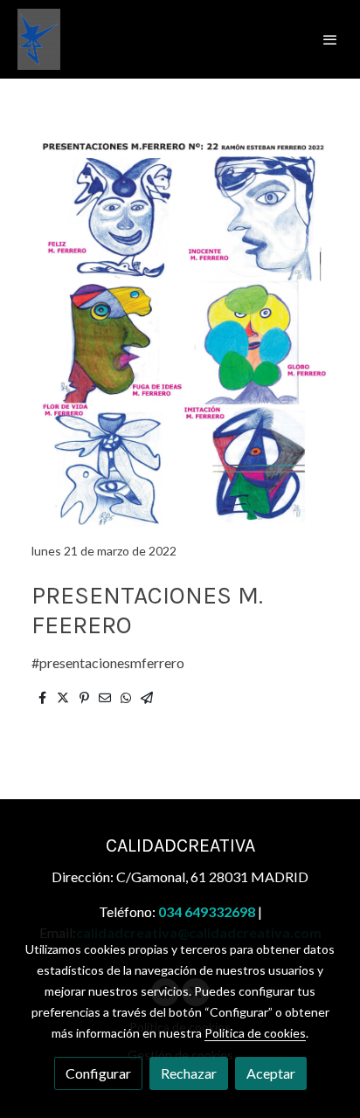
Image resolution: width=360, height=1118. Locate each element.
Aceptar (270, 1073)
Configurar (98, 1073)
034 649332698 (206, 911)
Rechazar (189, 1073)
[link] (38, 39)
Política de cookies (255, 1032)
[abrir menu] (330, 39)
